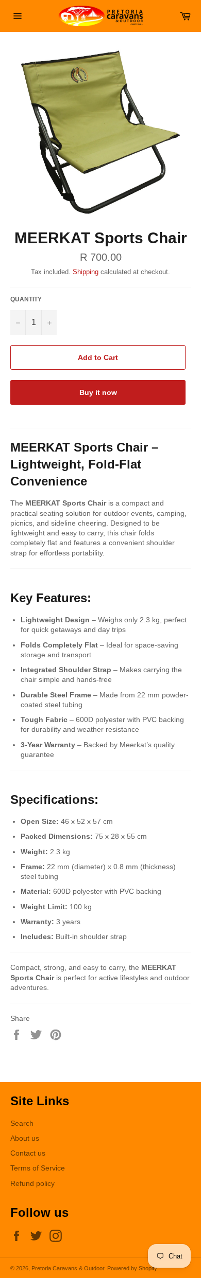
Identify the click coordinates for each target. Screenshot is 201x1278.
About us (24, 1138)
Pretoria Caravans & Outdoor (67, 1268)
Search (22, 1123)
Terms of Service (37, 1168)
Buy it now (98, 392)
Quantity (26, 299)
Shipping (85, 272)
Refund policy (32, 1183)
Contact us (27, 1153)
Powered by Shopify (132, 1268)
